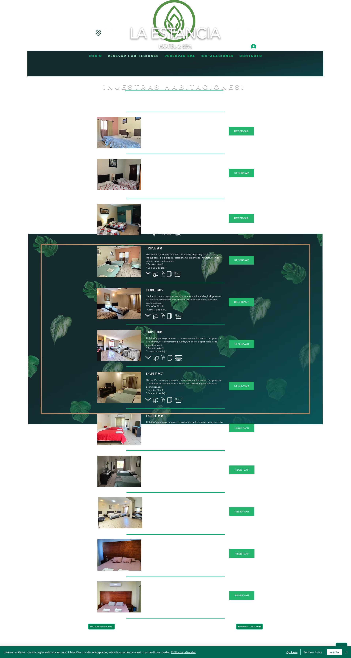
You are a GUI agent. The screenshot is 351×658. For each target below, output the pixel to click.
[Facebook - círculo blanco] (109, 32)
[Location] (98, 32)
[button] (119, 132)
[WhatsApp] (252, 33)
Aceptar (334, 652)
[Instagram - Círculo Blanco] (242, 33)
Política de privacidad (183, 652)
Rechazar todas (312, 652)
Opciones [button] (291, 652)
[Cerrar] (346, 652)
